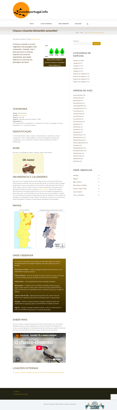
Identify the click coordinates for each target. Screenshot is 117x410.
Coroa (62, 275)
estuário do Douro (29, 271)
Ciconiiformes (77, 111)
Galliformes (76, 124)
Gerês (48, 275)
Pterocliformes (77, 156)
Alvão (42, 275)
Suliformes (76, 161)
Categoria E (76, 71)
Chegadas (78, 23)
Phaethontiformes (78, 140)
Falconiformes (77, 121)
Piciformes (76, 145)
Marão (36, 275)
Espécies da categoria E (80, 82)
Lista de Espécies (46, 23)
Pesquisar (76, 41)
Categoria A (76, 60)
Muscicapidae (22, 115)
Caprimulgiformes (78, 106)
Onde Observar (63, 23)
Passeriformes (36, 39)
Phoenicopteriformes (79, 143)
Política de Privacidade (21, 394)
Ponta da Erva (44, 297)
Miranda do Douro (27, 277)
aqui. (59, 65)
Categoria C (76, 66)
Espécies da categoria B (80, 74)
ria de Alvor (32, 309)
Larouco (55, 275)
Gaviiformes (76, 127)
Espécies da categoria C (80, 76)
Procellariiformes (78, 151)
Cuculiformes (77, 119)
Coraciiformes (77, 116)
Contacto (16, 391)
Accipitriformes (77, 95)
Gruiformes (76, 129)
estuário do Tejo (28, 297)
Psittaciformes (77, 153)
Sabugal (17, 291)
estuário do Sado (30, 303)
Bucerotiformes (77, 103)
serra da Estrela (43, 189)
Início (32, 23)
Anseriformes (77, 98)
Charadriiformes (78, 108)
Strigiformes (77, 158)
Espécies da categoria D (80, 79)
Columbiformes (77, 114)
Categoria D (76, 68)
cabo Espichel (55, 297)
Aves (81, 32)
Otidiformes (76, 132)
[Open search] (87, 23)
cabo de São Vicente (44, 309)
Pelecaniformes (77, 137)
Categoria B (76, 63)
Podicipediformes (78, 148)
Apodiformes (77, 100)
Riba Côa (53, 289)
